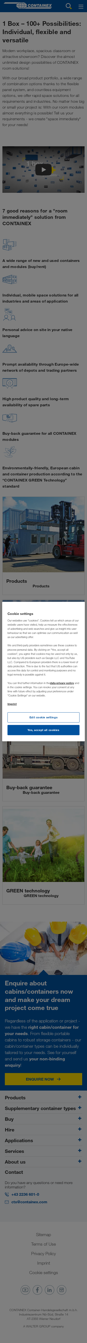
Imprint (12, 704)
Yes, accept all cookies (43, 730)
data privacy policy (62, 683)
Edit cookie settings (43, 717)
